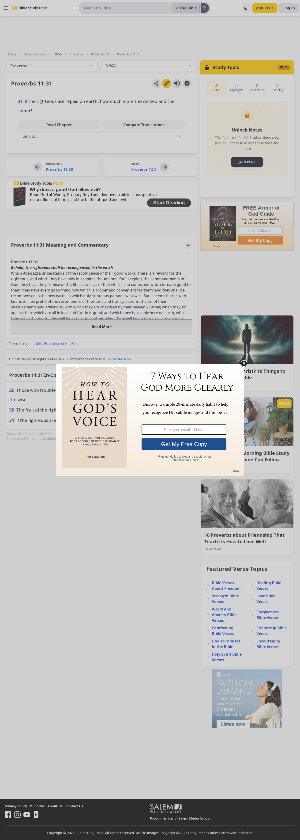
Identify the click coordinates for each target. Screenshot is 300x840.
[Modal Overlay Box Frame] (150, 420)
